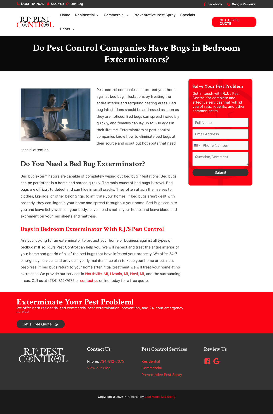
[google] (217, 361)
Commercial (151, 368)
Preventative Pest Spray (161, 375)
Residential (150, 361)
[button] (97, 15)
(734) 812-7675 (32, 4)
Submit (220, 172)
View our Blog (99, 368)
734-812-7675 (112, 361)
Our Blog (77, 4)
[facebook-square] (208, 361)
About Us (57, 4)
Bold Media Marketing (159, 397)
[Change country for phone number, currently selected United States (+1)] (196, 145)
